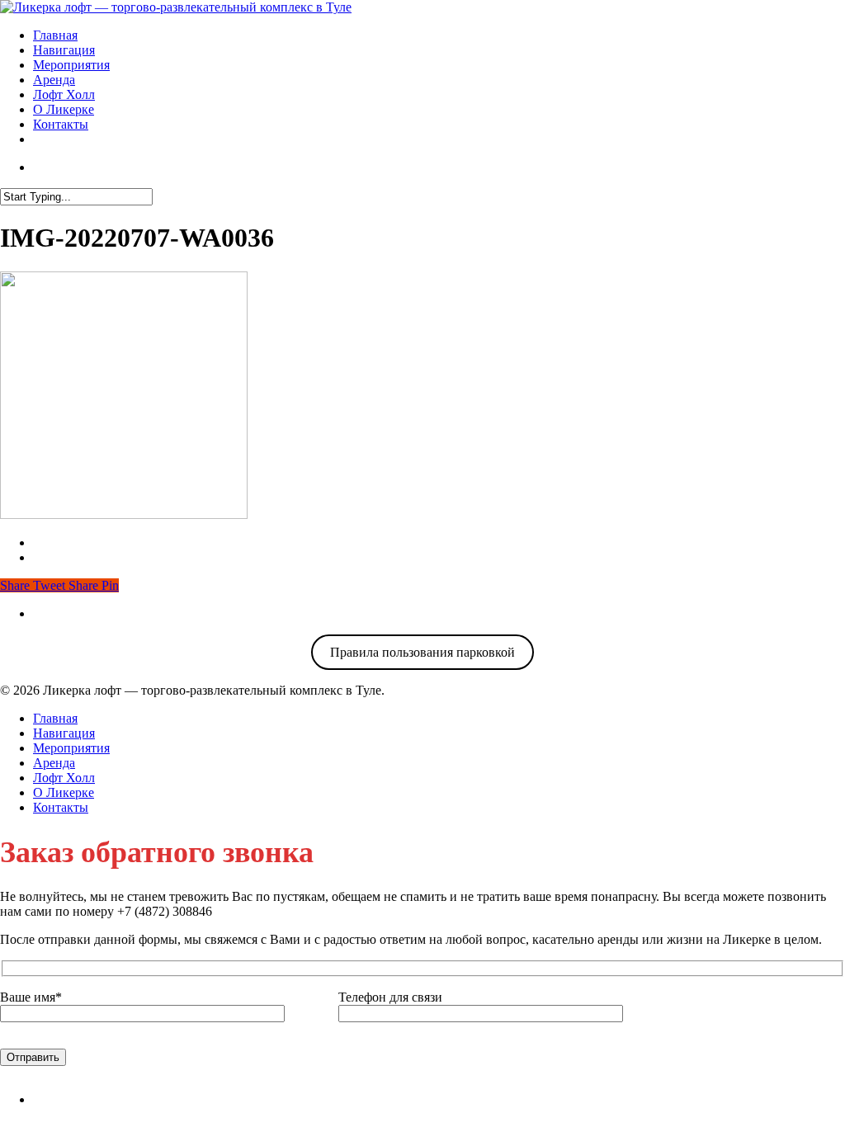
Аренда (54, 80)
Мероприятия (71, 65)
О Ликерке (63, 109)
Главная (55, 35)
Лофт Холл (64, 94)
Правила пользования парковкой (422, 652)
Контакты (60, 124)
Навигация (64, 50)
